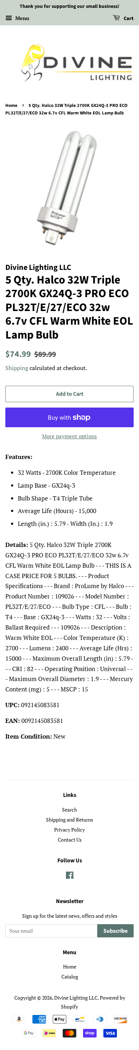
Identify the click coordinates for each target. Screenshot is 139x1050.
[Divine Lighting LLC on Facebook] (70, 876)
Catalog (69, 976)
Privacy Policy (69, 829)
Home (11, 105)
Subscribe (115, 931)
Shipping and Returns (69, 819)
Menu (21, 18)
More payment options (69, 436)
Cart (128, 18)
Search (69, 809)
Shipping (16, 368)
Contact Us (70, 839)
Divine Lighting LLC (76, 997)
